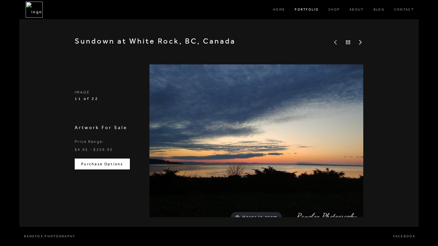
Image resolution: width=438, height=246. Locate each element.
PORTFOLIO (307, 10)
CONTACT (404, 10)
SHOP (334, 10)
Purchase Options (102, 164)
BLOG (379, 10)
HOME (279, 10)
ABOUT (357, 10)
